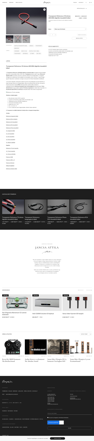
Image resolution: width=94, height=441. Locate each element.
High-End (38, 53)
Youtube (16, 410)
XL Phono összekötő (10, 139)
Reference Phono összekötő (12, 127)
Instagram (10, 410)
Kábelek (31, 45)
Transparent (39, 45)
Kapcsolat (81, 2)
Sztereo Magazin (34, 419)
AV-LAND (12, 427)
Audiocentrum (5, 427)
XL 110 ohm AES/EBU (10, 154)
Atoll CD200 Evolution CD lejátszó (43, 313)
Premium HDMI (9, 157)
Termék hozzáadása (82, 34)
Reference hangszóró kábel (12, 116)
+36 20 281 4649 (50, 398)
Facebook (4, 410)
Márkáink (16, 48)
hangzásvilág (18, 419)
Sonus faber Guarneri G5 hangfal (73, 313)
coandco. (11, 419)
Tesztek (4, 356)
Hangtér (25, 427)
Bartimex (16, 427)
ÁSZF (3, 394)
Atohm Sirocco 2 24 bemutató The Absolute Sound (34, 360)
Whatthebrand (25, 419)
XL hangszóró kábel (10, 130)
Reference (25, 53)
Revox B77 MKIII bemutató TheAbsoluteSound (11, 360)
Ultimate (32, 53)
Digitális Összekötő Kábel (20, 45)
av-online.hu (5, 419)
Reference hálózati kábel (11, 168)
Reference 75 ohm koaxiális (12, 148)
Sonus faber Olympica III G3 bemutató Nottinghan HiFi (56, 360)
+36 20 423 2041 (50, 399)
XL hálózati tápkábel (10, 142)
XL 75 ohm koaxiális (10, 151)
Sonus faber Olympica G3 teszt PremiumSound (80, 360)
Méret (49, 29)
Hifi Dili (41, 419)
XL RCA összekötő (10, 136)
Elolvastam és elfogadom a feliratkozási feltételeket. (58, 417)
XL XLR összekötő (10, 133)
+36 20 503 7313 (73, 396)
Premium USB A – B (10, 159)
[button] (4, 2)
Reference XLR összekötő (11, 121)
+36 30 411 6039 (50, 401)
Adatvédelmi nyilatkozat (12, 394)
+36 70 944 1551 (50, 397)
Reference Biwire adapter (11, 119)
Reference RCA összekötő (12, 124)
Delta (21, 427)
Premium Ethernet (10, 162)
